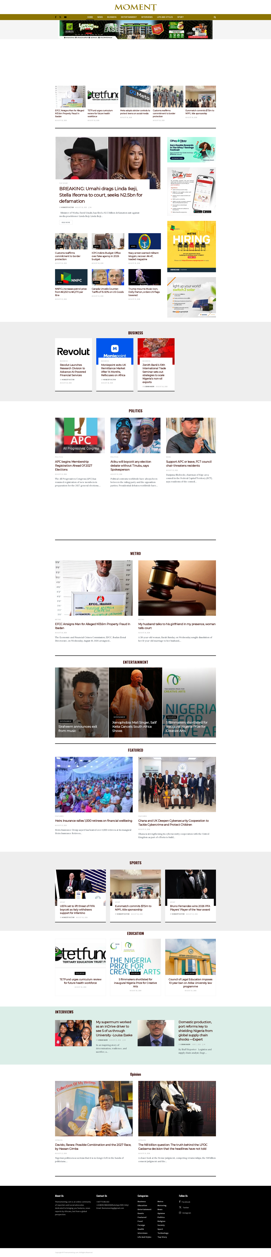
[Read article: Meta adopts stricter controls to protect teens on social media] (70, 96)
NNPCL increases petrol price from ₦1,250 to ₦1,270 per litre (71, 292)
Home (90, 17)
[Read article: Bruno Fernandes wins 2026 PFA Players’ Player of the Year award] (190, 888)
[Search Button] (215, 17)
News (100, 17)
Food (140, 1221)
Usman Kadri (149, 387)
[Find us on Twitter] (60, 17)
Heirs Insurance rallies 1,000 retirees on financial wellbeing (93, 820)
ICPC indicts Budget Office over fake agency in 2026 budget (106, 256)
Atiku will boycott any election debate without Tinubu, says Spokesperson (131, 465)
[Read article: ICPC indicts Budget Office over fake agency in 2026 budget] (108, 241)
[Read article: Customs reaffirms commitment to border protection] (103, 96)
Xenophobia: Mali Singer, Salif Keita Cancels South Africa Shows (134, 727)
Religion (161, 1221)
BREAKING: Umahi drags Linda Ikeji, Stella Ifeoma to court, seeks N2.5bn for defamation (100, 195)
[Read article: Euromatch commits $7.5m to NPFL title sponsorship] (135, 96)
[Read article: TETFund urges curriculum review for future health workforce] (80, 957)
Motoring (162, 1205)
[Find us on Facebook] (55, 17)
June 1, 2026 (196, 1044)
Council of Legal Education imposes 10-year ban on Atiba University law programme (190, 983)
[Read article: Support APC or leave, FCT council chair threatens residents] (191, 435)
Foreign (141, 1225)
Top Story (63, 183)
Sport (180, 17)
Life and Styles (165, 17)
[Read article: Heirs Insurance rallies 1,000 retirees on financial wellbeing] (94, 784)
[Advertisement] (135, 60)
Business (111, 17)
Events (141, 1213)
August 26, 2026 (81, 207)
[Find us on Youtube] (65, 17)
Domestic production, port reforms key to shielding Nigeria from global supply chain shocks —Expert (196, 1030)
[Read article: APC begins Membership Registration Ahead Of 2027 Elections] (80, 435)
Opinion (59, 1140)
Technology (163, 1233)
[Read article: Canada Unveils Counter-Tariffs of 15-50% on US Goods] (108, 277)
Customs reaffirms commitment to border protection (99, 113)
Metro (58, 619)
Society (161, 1225)
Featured (59, 816)
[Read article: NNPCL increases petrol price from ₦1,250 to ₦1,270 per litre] (71, 277)
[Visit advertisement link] (135, 29)
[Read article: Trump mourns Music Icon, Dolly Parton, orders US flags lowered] (144, 277)
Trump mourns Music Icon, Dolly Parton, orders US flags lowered (144, 292)
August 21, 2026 (115, 1040)
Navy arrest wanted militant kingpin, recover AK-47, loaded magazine (143, 256)
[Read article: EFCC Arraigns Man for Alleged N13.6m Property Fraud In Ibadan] (94, 588)
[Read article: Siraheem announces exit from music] (200, 96)
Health (141, 1229)
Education (171, 717)
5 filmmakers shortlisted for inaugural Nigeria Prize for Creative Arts (187, 727)
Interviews (147, 17)
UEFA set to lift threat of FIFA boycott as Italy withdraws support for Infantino (167, 113)
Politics (59, 457)
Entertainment (129, 17)
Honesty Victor (67, 207)
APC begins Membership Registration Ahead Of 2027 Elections (73, 465)
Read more (67, 222)
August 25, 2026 (61, 299)
